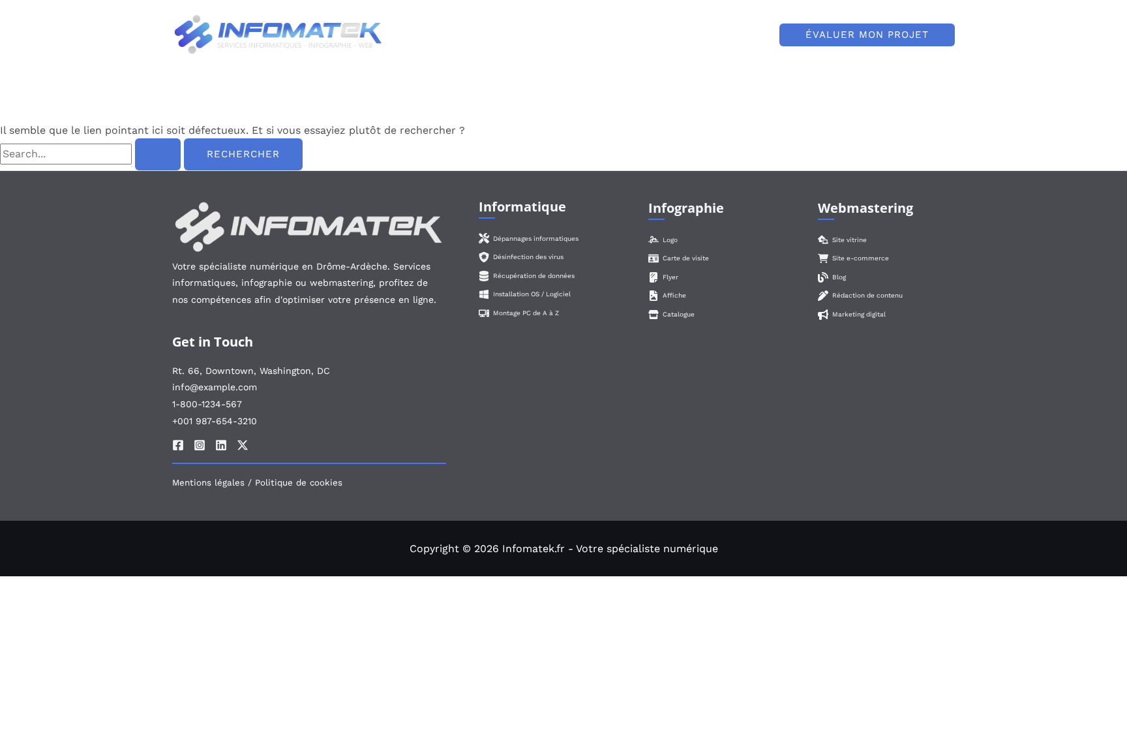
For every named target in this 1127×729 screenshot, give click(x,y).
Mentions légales (208, 483)
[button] (678, 34)
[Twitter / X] (242, 445)
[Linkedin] (221, 445)
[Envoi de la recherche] (158, 154)
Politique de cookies (298, 483)
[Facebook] (178, 445)
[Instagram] (199, 445)
